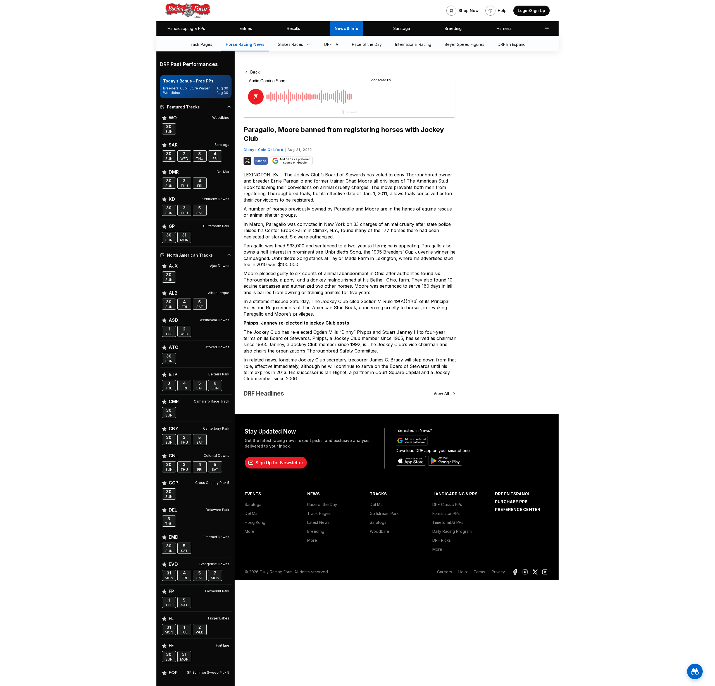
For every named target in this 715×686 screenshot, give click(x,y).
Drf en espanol (512, 493)
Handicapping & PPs (186, 28)
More (249, 531)
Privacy (498, 571)
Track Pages (319, 513)
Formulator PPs (446, 513)
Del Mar (252, 513)
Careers (444, 571)
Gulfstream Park (384, 513)
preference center (517, 509)
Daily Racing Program (452, 531)
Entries (246, 28)
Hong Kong (255, 522)
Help (462, 571)
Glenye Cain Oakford (263, 150)
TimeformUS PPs (447, 522)
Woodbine (379, 531)
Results (293, 28)
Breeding (453, 28)
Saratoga (401, 28)
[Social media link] (515, 572)
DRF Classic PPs (447, 504)
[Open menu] (547, 28)
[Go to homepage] (187, 10)
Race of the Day (322, 504)
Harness (504, 28)
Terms (479, 571)
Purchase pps (511, 501)
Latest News (318, 522)
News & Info (346, 28)
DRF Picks (441, 540)
